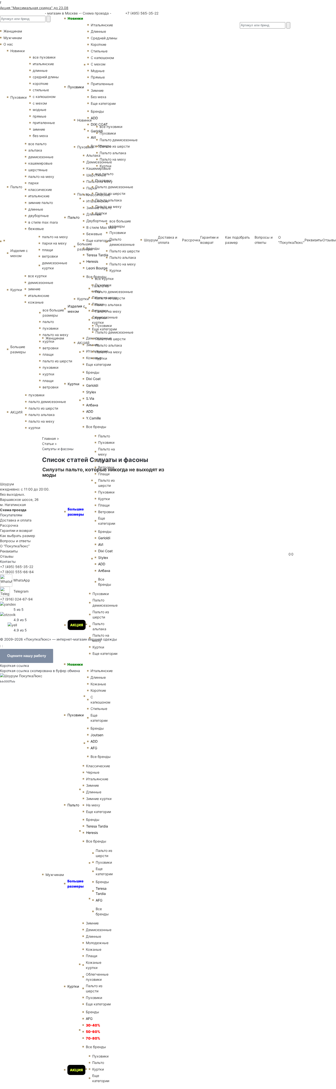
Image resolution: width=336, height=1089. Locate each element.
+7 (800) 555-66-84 (17, 572)
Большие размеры (76, 511)
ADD (89, 411)
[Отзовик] (8, 614)
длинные (35, 209)
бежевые (36, 229)
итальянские (38, 196)
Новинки (75, 18)
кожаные (36, 302)
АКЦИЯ (76, 625)
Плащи (91, 956)
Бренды (92, 372)
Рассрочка (9, 525)
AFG (89, 1018)
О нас (8, 44)
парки (33, 183)
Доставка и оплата (15, 520)
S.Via (90, 398)
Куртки (73, 384)
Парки (91, 188)
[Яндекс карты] (8, 604)
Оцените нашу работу (26, 656)
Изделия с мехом (76, 308)
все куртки (37, 276)
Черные (92, 772)
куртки (34, 428)
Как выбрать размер (17, 536)
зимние (39, 129)
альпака (35, 150)
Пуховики (76, 87)
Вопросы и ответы (15, 541)
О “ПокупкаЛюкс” (15, 546)
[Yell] (12, 625)
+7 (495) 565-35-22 (141, 13)
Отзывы (329, 240)
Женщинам (55, 338)
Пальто (73, 217)
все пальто (37, 144)
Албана (92, 405)
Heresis (92, 261)
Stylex (91, 392)
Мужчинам (55, 875)
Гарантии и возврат (16, 530)
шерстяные (37, 170)
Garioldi (92, 385)
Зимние (92, 785)
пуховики (36, 395)
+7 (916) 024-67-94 (16, 599)
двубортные (38, 216)
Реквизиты (313, 240)
